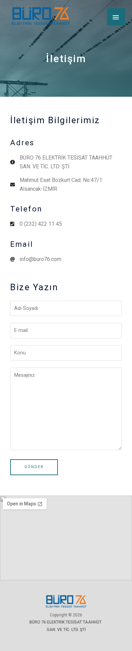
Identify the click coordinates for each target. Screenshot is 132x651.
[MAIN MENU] (116, 16)
